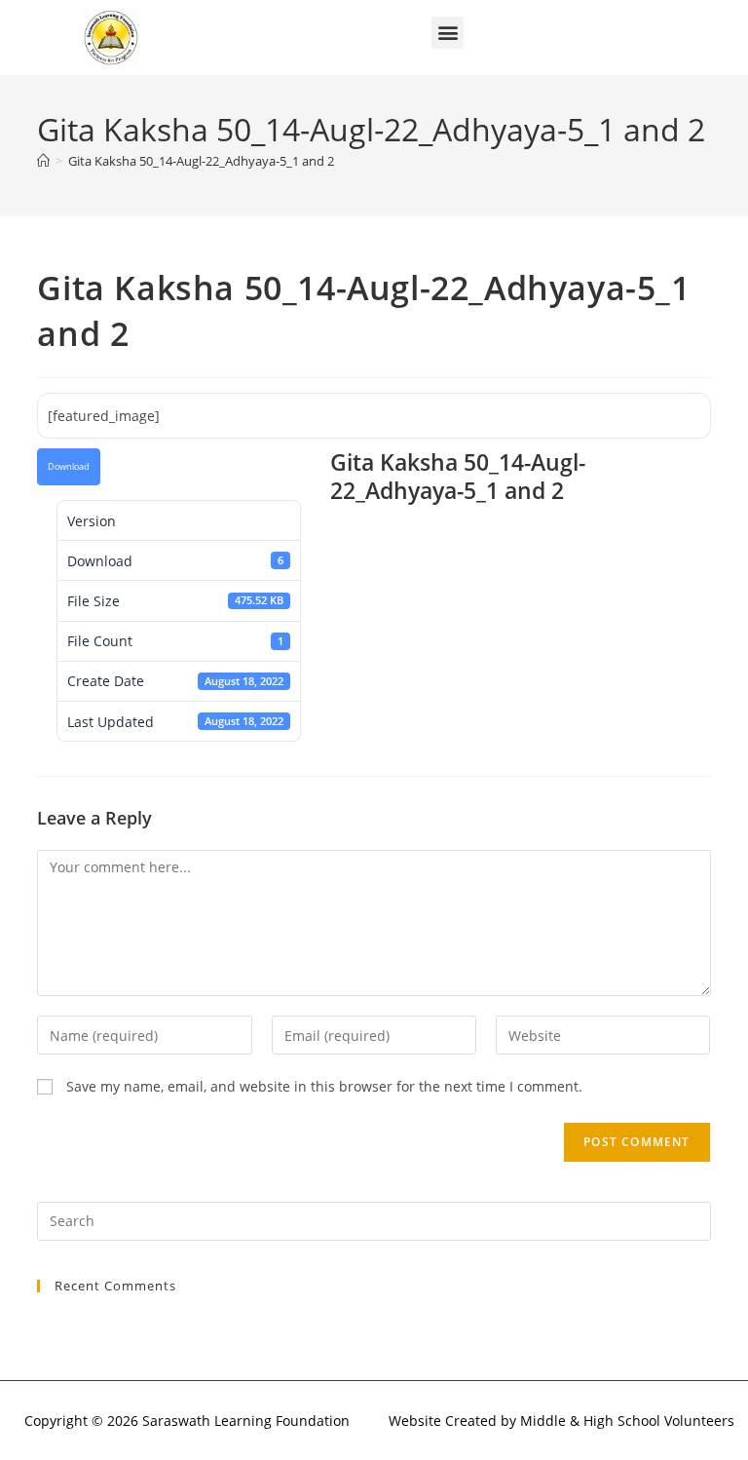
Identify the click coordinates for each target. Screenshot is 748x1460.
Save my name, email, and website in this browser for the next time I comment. (324, 1086)
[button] (447, 33)
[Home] (43, 161)
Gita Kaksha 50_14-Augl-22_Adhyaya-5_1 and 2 (201, 161)
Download (69, 467)
